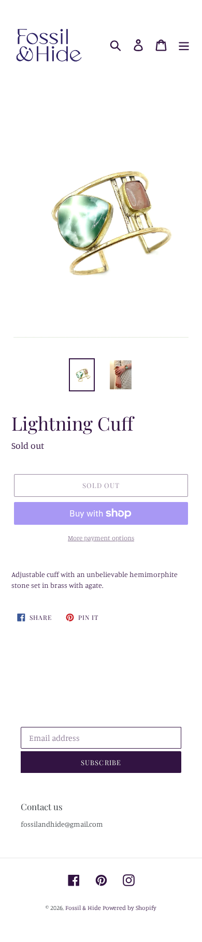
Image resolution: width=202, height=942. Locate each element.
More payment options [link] (101, 538)
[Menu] (183, 45)
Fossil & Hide (83, 907)
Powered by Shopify (129, 907)
